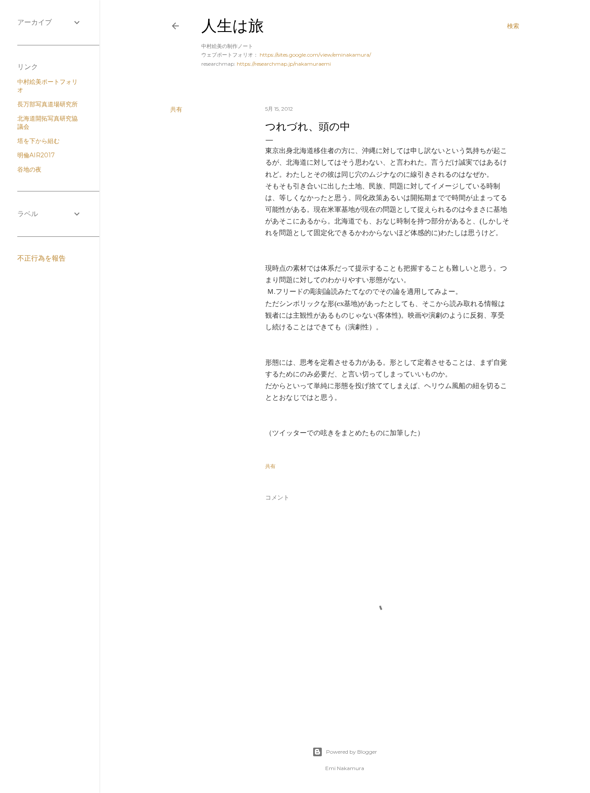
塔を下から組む (38, 141)
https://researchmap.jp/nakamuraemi (284, 64)
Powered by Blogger (351, 751)
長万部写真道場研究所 (47, 104)
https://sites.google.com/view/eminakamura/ (315, 54)
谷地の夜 (29, 169)
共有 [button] (176, 109)
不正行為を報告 (41, 258)
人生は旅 (232, 26)
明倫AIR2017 (36, 155)
